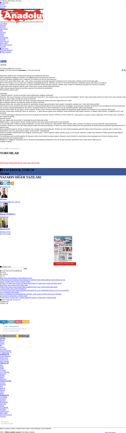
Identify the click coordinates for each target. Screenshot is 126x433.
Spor (1, 365)
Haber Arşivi (4, 358)
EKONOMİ (4, 402)
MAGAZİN (4, 413)
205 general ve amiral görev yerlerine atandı (13, 296)
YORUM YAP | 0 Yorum (20, 156)
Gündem (2, 383)
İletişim (2, 340)
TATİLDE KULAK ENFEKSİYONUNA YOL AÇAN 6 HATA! (48, 290)
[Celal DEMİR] (4, 231)
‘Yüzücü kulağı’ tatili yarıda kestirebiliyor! (13, 289)
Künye (2, 342)
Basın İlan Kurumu (7, 423)
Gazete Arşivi (4, 359)
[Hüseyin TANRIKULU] (4, 201)
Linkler (2, 343)
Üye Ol (2, 4)
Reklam (2, 8)
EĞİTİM (3, 409)
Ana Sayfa (4, 2)
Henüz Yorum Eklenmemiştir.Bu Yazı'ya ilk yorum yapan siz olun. (20, 163)
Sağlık (2, 368)
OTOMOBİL (4, 407)
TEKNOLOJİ (4, 411)
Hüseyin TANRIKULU (8, 203)
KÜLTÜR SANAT (6, 415)
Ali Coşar (3, 188)
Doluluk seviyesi (5, 221)
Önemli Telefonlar (5, 351)
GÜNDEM (3, 397)
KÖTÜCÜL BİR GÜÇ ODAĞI (10, 191)
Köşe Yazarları (4, 361)
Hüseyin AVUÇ (5, 218)
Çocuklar (3, 370)
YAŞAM (3, 416)
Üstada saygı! (4, 206)
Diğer (2, 393)
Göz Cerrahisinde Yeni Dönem (9, 292)
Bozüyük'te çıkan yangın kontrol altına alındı (14, 285)
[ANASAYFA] (21, 22)
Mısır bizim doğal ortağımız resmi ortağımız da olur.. (16, 278)
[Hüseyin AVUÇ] (4, 216)
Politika (2, 375)
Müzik (2, 377)
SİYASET (3, 379)
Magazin (2, 390)
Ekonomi (3, 374)
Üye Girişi (3, 6)
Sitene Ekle (6, 352)
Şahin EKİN (5, 421)
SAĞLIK (3, 404)
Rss (1, 345)
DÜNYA (3, 400)
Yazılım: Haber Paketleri (110, 432)
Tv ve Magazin (4, 372)
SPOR (2, 406)
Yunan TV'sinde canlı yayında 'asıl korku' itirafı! (15, 281)
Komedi (2, 388)
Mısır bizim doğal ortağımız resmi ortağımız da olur (49, 280)
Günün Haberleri (5, 356)
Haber (2, 367)
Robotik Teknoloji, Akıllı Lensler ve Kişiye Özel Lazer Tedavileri (41, 294)
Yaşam (2, 391)
